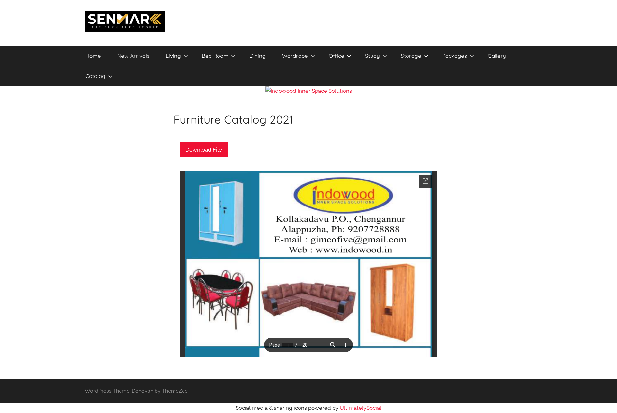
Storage (411, 55)
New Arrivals (133, 55)
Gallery (497, 55)
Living (173, 55)
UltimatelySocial (360, 408)
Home (93, 55)
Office (336, 55)
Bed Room (215, 55)
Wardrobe (295, 55)
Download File (203, 149)
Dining (257, 55)
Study (372, 55)
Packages (454, 55)
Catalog (95, 76)
